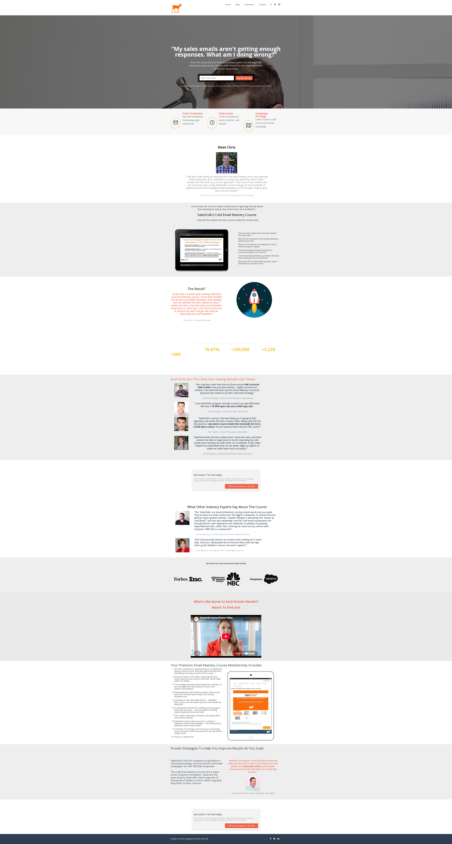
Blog (238, 4)
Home (228, 4)
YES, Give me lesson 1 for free (241, 486)
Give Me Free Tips (244, 78)
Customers (249, 4)
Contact (262, 4)
